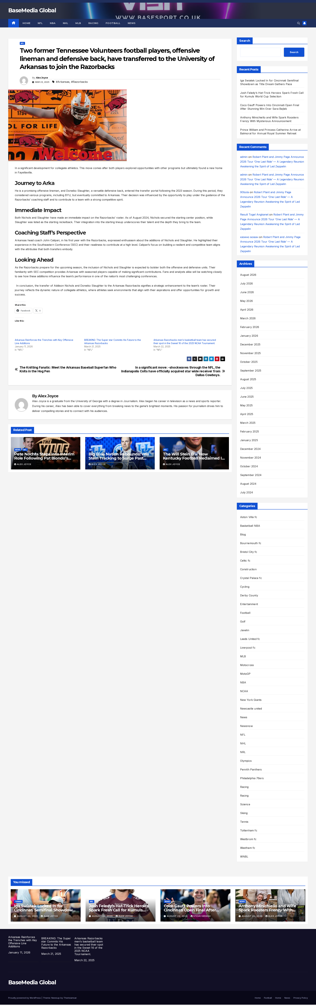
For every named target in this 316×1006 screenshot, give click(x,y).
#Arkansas (62, 81)
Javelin (244, 630)
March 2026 (248, 318)
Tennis (244, 821)
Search (244, 41)
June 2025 (247, 396)
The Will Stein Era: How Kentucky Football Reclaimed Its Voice (194, 458)
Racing (93, 23)
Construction (248, 569)
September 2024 (251, 475)
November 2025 (250, 353)
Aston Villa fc (248, 517)
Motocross (247, 665)
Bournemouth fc (250, 543)
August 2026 (248, 274)
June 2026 (247, 292)
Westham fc (247, 847)
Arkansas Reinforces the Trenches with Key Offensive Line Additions (22, 942)
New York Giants (251, 699)
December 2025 (250, 344)
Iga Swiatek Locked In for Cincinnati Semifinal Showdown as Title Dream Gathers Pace (44, 910)
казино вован (249, 237)
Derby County (249, 595)
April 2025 (246, 414)
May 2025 (246, 405)
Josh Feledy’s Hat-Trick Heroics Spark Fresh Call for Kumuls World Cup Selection (119, 910)
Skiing (244, 813)
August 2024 (248, 483)
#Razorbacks (79, 81)
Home (26, 23)
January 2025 (249, 440)
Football (113, 23)
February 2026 (249, 327)
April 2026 (246, 309)
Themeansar (70, 997)
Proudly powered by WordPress (24, 997)
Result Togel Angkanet (254, 214)
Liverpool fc (247, 647)
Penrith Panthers (251, 769)
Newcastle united (251, 708)
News (132, 23)
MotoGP (245, 673)
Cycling (244, 586)
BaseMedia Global (32, 10)
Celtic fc (245, 560)
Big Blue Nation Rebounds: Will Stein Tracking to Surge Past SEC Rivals (119, 458)
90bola (244, 192)
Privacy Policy (300, 997)
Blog (243, 534)
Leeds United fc (250, 639)
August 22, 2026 (102, 916)
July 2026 (246, 283)
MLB (78, 23)
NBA (53, 23)
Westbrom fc (248, 839)
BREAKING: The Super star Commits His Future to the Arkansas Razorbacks (56, 943)
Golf (243, 621)
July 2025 (246, 388)
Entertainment (249, 604)
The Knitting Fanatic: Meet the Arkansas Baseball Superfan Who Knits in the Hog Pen (68, 369)
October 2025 (249, 361)
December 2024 (250, 449)
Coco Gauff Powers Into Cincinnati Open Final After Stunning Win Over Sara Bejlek (193, 910)
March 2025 (248, 422)
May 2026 (246, 301)
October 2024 (249, 466)
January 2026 (249, 335)
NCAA (244, 691)
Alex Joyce (42, 77)
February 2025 (249, 431)
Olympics (246, 760)
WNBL (244, 856)
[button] (298, 23)
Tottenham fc (248, 830)
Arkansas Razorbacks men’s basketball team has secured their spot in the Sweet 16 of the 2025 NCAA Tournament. (88, 946)
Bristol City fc (248, 552)
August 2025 (248, 379)
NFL (40, 23)
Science (245, 804)
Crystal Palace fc (251, 578)
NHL (65, 23)
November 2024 (250, 457)
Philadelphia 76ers (252, 778)
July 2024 (246, 492)
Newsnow (246, 726)
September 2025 (250, 370)
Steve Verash (202, 916)
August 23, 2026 (28, 916)
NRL (243, 752)
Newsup (55, 997)
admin (244, 156)
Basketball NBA (250, 525)
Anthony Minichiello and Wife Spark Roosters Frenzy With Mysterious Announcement (267, 910)
